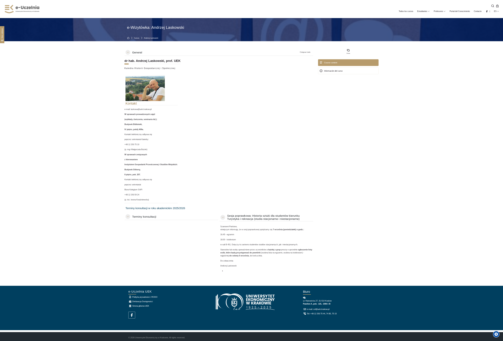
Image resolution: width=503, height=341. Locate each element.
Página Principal (129, 38)
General (137, 52)
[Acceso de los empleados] (497, 6)
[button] (127, 52)
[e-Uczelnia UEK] (22, 9)
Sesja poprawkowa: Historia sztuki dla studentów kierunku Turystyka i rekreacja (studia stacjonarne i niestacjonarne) (263, 217)
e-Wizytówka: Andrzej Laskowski (155, 27)
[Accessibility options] (496, 334)
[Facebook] (131, 315)
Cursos (136, 38)
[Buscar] (492, 6)
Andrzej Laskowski (151, 38)
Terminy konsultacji (144, 216)
